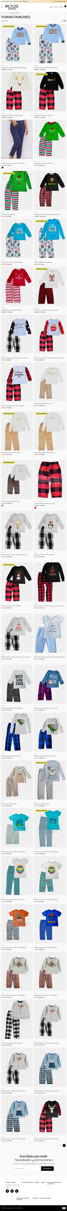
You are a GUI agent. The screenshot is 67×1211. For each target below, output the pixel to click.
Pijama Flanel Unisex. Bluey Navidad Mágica (45, 67)
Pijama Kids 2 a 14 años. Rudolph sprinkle (12, 115)
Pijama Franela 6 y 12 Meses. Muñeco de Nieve (46, 1043)
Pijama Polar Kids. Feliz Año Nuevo (43, 403)
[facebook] (7, 1191)
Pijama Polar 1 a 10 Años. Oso (9, 804)
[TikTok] (16, 1191)
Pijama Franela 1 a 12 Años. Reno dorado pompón (14, 554)
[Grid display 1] (62, 21)
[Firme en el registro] (61, 7)
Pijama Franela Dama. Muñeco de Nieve (12, 1043)
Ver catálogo (2, 7)
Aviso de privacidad (45, 1198)
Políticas (43, 1182)
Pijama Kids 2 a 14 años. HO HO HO (43, 115)
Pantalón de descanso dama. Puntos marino (13, 163)
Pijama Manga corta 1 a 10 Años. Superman (45, 947)
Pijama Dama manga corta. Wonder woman (13, 899)
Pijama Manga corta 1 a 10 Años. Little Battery (13, 851)
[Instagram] (12, 1191)
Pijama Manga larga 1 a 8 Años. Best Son (12, 708)
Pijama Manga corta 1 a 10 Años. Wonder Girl (46, 899)
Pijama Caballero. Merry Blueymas (43, 262)
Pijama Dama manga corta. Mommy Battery (46, 851)
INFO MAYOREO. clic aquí (59, 1)
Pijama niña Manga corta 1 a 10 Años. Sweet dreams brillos (49, 657)
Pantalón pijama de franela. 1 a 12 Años (44, 503)
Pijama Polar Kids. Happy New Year (10, 501)
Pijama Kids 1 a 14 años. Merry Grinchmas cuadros (47, 214)
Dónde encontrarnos (27, 1182)
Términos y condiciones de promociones (54, 1183)
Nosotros (37, 1182)
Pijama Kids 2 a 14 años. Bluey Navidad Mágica (13, 67)
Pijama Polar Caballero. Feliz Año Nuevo (44, 452)
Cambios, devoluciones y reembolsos (22, 1198)
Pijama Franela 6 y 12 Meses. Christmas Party (46, 1139)
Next (64, 1145)
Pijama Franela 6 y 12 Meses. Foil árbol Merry (13, 995)
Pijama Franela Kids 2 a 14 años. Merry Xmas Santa (14, 358)
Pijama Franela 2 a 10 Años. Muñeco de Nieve (13, 1091)
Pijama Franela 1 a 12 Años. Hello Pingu (44, 554)
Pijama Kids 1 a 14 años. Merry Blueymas (12, 262)
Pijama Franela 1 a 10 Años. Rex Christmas (45, 756)
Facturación (35, 1198)
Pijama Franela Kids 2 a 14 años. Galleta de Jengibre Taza (49, 358)
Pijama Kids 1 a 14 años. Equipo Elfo (43, 163)
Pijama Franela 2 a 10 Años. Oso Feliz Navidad (13, 1139)
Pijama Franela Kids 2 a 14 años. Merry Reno (13, 406)
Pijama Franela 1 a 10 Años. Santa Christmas (45, 708)
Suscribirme (47, 1168)
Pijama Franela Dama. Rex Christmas (11, 756)
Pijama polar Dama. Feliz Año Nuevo (11, 452)
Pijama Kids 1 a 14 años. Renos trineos (11, 310)
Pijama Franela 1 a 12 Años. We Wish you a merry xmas (48, 606)
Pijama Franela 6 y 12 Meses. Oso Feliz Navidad (46, 1091)
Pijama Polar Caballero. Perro (41, 804)
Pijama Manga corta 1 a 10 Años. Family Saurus (13, 947)
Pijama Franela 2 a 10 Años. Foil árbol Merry (45, 995)
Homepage (4, 13)
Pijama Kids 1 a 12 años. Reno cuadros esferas (46, 310)
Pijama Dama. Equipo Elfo (8, 214)
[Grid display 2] (65, 21)
